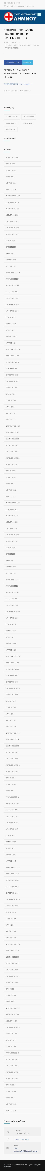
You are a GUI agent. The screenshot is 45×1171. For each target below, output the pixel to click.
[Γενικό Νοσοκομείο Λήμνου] (21, 17)
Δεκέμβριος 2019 (12, 669)
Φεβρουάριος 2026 (13, 196)
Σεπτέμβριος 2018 (13, 765)
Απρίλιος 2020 (11, 644)
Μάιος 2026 (10, 177)
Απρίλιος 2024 (11, 336)
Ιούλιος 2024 (11, 317)
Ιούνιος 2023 (11, 400)
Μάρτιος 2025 (11, 266)
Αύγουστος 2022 (12, 464)
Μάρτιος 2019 (11, 727)
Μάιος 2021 (10, 560)
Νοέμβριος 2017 (12, 810)
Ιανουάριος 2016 (12, 951)
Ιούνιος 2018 (11, 784)
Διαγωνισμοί (27, 123)
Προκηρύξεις (11, 130)
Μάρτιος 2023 (11, 420)
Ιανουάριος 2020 (12, 663)
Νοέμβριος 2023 (12, 368)
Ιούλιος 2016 (11, 912)
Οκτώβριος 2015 (12, 970)
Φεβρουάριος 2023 (13, 426)
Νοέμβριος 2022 (12, 445)
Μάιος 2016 (10, 925)
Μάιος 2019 (10, 714)
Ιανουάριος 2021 (12, 586)
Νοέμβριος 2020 (12, 599)
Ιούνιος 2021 (11, 554)
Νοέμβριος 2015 (12, 963)
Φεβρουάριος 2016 (13, 944)
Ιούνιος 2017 (11, 842)
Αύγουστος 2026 (12, 157)
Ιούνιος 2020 (11, 631)
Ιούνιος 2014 (11, 1046)
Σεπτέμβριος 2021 (13, 535)
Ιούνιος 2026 (11, 170)
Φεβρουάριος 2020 (13, 656)
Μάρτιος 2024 (11, 343)
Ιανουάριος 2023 (12, 432)
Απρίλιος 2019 (11, 720)
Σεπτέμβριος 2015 (13, 976)
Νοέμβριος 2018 (12, 752)
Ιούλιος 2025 (11, 241)
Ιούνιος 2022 (11, 477)
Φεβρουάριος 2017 (13, 867)
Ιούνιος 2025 (11, 247)
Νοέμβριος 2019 (12, 675)
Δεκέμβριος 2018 (12, 746)
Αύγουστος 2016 (12, 906)
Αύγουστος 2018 (12, 771)
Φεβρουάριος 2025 (13, 273)
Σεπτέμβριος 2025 (13, 228)
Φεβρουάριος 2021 (13, 580)
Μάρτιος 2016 (11, 938)
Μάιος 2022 (10, 484)
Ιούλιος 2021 (11, 548)
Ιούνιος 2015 (11, 995)
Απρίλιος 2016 (11, 931)
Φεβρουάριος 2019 (13, 733)
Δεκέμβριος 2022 (12, 439)
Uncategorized (12, 117)
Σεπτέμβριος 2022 (13, 458)
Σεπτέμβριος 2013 (13, 1072)
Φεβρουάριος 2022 (13, 503)
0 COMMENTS (27, 62)
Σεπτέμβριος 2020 (13, 612)
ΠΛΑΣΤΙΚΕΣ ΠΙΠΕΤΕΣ (11, 84)
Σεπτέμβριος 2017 (13, 823)
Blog (14, 42)
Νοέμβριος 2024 (12, 292)
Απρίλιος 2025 (11, 260)
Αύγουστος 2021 (12, 541)
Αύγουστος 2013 (12, 1078)
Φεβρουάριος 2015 (13, 1008)
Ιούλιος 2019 (11, 701)
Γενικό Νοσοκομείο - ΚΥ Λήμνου (22, 1165)
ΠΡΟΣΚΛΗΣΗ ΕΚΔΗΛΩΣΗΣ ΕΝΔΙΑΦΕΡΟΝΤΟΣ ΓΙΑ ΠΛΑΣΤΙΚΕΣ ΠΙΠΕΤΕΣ (20, 73)
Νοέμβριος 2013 (12, 1059)
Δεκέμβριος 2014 (12, 1014)
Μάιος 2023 (10, 407)
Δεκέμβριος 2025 (12, 209)
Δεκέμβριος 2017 (12, 803)
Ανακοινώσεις (25, 91)
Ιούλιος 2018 (11, 778)
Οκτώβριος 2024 (12, 298)
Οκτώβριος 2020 (12, 605)
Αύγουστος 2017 (12, 829)
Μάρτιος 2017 (11, 861)
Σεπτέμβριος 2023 (13, 381)
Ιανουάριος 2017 (12, 874)
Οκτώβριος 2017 (12, 816)
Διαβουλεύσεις (11, 123)
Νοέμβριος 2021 (12, 522)
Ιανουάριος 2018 (12, 797)
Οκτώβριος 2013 (12, 1066)
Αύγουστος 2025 (12, 234)
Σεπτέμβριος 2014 (13, 1027)
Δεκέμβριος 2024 (12, 285)
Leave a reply (24, 84)
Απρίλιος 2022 (11, 490)
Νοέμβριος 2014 (12, 1021)
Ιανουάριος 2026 (12, 202)
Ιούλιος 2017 (11, 835)
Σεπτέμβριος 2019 (13, 688)
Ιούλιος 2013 (11, 1085)
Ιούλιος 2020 (11, 624)
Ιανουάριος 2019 (12, 739)
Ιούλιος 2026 (11, 164)
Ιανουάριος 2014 (12, 1053)
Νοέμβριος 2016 (12, 887)
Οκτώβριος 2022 (12, 452)
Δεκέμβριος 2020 (12, 592)
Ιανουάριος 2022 (12, 509)
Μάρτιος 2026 (11, 189)
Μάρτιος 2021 (11, 573)
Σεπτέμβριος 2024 (13, 305)
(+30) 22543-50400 (13, 3)
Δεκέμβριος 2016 (12, 880)
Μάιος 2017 (10, 848)
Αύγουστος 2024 (12, 311)
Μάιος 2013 (10, 1098)
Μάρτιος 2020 (11, 650)
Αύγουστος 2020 (12, 618)
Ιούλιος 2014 (11, 1040)
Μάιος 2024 (10, 330)
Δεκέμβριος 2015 (12, 957)
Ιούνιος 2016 (11, 919)
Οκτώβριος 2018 (12, 759)
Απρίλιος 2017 (11, 855)
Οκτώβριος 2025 (12, 221)
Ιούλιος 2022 (11, 471)
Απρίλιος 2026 (11, 183)
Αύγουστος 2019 (12, 695)
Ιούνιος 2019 (11, 707)
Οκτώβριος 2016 (12, 893)
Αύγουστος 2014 (12, 1034)
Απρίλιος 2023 (11, 413)
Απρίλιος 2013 (11, 1104)
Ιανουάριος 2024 (12, 356)
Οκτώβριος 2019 (12, 682)
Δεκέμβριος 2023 (12, 362)
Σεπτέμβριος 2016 (13, 899)
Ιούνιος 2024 (11, 324)
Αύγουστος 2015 (12, 982)
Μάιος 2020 (10, 637)
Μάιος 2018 (10, 791)
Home (6, 42)
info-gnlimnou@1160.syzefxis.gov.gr (20, 6)
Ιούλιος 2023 (11, 394)
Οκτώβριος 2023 (12, 375)
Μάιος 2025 (10, 253)
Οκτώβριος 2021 (12, 528)
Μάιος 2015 (10, 1002)
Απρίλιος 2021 (11, 567)
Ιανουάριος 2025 (12, 279)
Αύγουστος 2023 (12, 388)
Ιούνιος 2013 (11, 1091)
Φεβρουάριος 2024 (13, 349)
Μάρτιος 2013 (11, 1110)
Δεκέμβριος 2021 (12, 516)
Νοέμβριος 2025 (12, 215)
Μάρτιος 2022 (11, 496)
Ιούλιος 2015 (11, 989)
